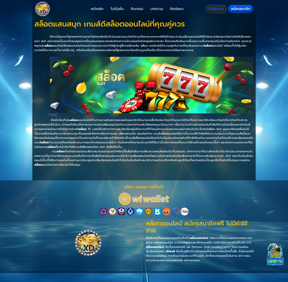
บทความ (156, 9)
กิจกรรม (137, 9)
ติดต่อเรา (177, 9)
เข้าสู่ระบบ (216, 9)
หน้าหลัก (97, 9)
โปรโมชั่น (117, 9)
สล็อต (186, 36)
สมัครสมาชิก (240, 9)
